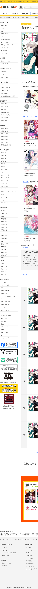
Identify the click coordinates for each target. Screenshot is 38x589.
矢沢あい (3, 274)
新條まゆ (3, 249)
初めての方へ (4, 93)
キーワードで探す (5, 115)
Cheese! (3, 307)
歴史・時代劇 (4, 186)
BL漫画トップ (4, 50)
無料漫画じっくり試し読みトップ (24, 539)
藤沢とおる (4, 269)
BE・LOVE (4, 282)
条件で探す (4, 104)
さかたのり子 (4, 244)
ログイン (3, 74)
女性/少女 (25, 13)
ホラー (2, 194)
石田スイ (3, 216)
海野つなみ (4, 221)
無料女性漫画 (4, 134)
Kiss (2, 299)
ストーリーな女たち (6, 285)
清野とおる (4, 252)
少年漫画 (3, 161)
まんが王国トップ (6, 539)
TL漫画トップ (4, 47)
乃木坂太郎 (4, 263)
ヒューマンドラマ (5, 175)
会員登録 (3, 71)
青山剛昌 (3, 210)
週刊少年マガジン (5, 301)
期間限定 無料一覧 (6, 145)
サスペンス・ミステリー (7, 183)
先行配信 (15, 13)
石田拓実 (3, 219)
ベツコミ (3, 313)
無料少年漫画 (4, 142)
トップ (5, 13)
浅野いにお (4, 213)
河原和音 (3, 233)
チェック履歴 (4, 77)
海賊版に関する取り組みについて (9, 382)
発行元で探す (4, 117)
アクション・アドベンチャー (8, 191)
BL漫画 (3, 166)
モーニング (4, 318)
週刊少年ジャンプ (5, 293)
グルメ (2, 200)
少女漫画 (3, 155)
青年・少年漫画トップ (7, 45)
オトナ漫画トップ (5, 53)
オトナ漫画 (4, 169)
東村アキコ (4, 266)
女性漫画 (3, 152)
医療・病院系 (4, 202)
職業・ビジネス (5, 180)
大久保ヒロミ (4, 227)
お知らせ (3, 85)
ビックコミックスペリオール (8, 338)
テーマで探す (4, 106)
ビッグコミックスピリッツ (8, 296)
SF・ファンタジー (6, 197)
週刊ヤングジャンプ (6, 304)
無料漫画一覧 (4, 131)
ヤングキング (4, 326)
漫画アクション (5, 332)
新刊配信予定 (4, 34)
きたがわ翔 (4, 235)
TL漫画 (3, 164)
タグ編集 (25, 247)
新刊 (2, 31)
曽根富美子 (4, 255)
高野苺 (2, 258)
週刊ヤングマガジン (6, 290)
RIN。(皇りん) (27, 116)
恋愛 (2, 172)
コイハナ (25, 182)
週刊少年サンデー (5, 324)
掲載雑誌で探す (5, 112)
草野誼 (2, 241)
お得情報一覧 (4, 64)
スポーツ (3, 189)
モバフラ (3, 335)
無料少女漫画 (4, 136)
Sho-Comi (3, 321)
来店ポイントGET (5, 61)
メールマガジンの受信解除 (9, 553)
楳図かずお (4, 224)
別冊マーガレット (5, 310)
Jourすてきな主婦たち (7, 315)
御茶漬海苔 (4, 230)
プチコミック (4, 288)
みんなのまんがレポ (6, 120)
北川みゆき (4, 238)
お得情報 (4, 565)
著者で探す (4, 109)
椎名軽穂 (3, 246)
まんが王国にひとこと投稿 (8, 96)
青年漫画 (3, 158)
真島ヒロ (3, 271)
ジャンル (3, 36)
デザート (3, 329)
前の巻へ (26, 274)
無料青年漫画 (4, 139)
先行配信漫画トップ (6, 39)
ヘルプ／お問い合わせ (7, 87)
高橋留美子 (4, 260)
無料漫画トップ (5, 25)
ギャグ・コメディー (6, 177)
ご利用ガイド (4, 90)
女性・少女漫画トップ (7, 42)
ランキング (4, 28)
